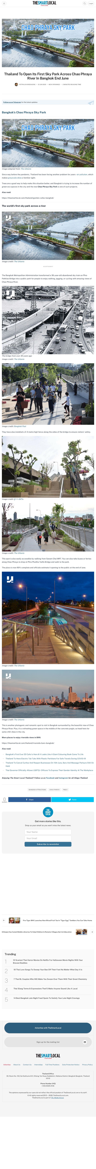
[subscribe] (85, 1042)
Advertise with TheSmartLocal (48, 1028)
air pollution (82, 174)
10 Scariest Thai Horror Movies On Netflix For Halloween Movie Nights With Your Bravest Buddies (48, 961)
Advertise (7, 1065)
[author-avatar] (16, 85)
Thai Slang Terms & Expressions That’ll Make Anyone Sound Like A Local (46, 989)
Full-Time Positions (52, 1065)
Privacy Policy (87, 1065)
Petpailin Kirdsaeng (27, 84)
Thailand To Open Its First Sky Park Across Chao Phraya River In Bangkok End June (48, 76)
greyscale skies (15, 178)
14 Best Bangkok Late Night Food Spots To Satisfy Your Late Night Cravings (47, 998)
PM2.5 (65, 790)
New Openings (54, 84)
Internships (38, 1065)
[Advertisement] (48, 886)
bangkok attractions (37, 790)
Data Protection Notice (70, 1065)
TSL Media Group (57, 1098)
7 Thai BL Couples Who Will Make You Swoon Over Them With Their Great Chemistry (50, 979)
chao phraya (54, 790)
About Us (16, 1065)
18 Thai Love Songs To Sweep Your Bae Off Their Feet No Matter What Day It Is (48, 970)
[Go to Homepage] (44, 3)
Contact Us (27, 1065)
